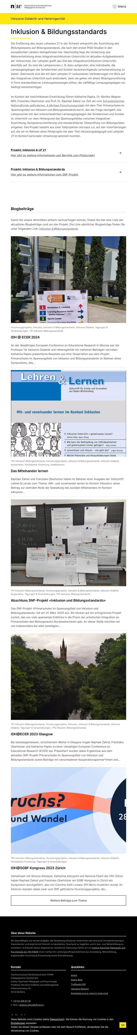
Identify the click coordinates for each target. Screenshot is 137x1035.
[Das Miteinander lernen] (66, 433)
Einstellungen (18, 1023)
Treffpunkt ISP (78, 984)
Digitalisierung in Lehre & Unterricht (89, 993)
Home (74, 975)
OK (122, 1025)
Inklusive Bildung (80, 989)
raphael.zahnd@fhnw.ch (31, 1005)
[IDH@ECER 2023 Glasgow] (66, 698)
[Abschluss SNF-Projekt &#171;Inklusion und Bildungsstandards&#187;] (66, 565)
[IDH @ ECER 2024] (66, 301)
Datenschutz (57, 1019)
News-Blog (76, 980)
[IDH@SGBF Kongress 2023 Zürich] (66, 829)
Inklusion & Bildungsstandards (58, 228)
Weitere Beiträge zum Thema (68, 900)
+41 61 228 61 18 (22, 1001)
